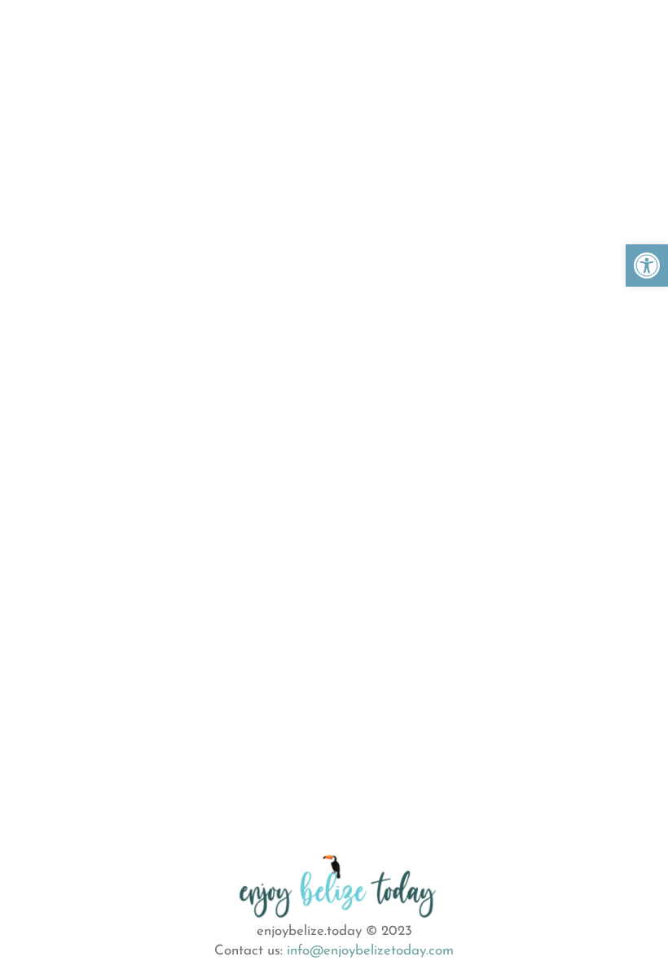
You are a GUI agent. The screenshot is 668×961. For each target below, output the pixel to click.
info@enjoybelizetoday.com (370, 951)
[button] (647, 265)
